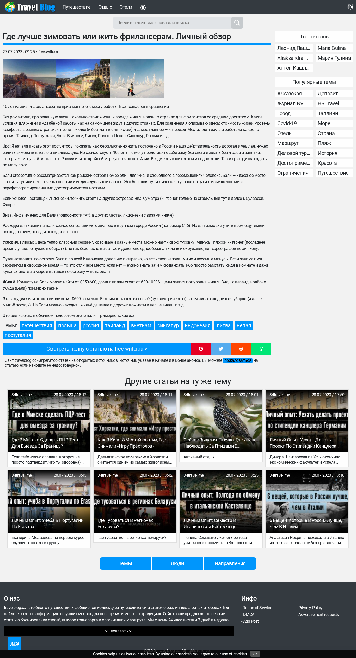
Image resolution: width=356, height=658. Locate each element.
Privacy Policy (310, 607)
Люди (177, 563)
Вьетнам (141, 325)
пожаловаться (237, 360)
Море (324, 123)
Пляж (324, 143)
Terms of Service (257, 607)
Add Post (251, 621)
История (327, 153)
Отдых (105, 7)
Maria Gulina (332, 48)
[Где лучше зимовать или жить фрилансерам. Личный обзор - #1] (29, 78)
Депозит (328, 93)
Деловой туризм (295, 153)
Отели (126, 7)
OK (255, 654)
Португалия (18, 335)
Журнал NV (290, 103)
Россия (91, 325)
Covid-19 (287, 123)
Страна (326, 133)
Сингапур (168, 325)
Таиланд (115, 325)
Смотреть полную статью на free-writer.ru (94, 349)
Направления (230, 563)
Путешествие (77, 7)
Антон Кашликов (295, 68)
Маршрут (288, 143)
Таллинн (328, 113)
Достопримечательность (295, 163)
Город (284, 113)
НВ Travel (328, 103)
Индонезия (198, 325)
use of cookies (234, 653)
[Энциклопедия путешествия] (30, 7)
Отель (284, 133)
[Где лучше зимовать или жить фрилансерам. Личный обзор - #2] (83, 78)
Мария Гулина (334, 58)
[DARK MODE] (350, 7)
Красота (327, 163)
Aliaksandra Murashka (295, 58)
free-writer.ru (48, 51)
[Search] (237, 23)
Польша (67, 325)
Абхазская (289, 93)
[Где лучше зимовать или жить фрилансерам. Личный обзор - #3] (137, 78)
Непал (244, 325)
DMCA (248, 614)
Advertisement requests (318, 614)
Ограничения (293, 173)
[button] (201, 349)
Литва (224, 325)
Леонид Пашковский (295, 48)
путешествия (37, 325)
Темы (125, 563)
